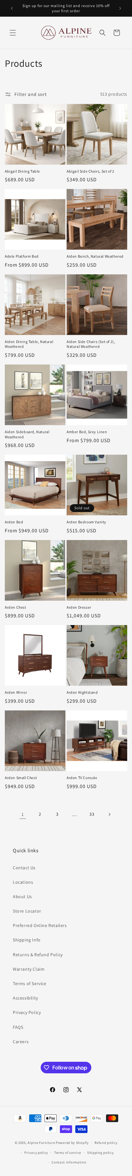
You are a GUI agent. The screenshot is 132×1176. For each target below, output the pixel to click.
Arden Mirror (16, 692)
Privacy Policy (27, 1012)
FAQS (18, 1027)
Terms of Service (29, 983)
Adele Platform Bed (22, 256)
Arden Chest (15, 607)
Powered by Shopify (72, 1142)
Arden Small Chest (21, 777)
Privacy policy (36, 1152)
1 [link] (22, 814)
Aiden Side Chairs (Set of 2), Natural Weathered (91, 344)
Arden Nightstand (82, 692)
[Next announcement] (120, 8)
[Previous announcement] (12, 8)
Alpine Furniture (41, 1142)
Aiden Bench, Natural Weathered (95, 256)
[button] (13, 33)
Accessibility (25, 998)
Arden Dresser (79, 607)
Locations (23, 882)
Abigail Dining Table (22, 171)
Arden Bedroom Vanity (86, 521)
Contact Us (24, 868)
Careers (21, 1041)
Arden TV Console (82, 777)
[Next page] (109, 814)
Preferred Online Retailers (40, 925)
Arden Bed (14, 521)
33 (91, 814)
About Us (22, 896)
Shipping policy (100, 1152)
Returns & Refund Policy (38, 954)
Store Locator (27, 911)
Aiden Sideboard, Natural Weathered (27, 434)
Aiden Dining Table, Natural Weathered (29, 344)
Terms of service (67, 1152)
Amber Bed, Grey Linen (87, 431)
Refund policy (106, 1142)
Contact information (69, 1162)
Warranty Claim (29, 969)
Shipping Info (27, 940)
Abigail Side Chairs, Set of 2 (90, 171)
